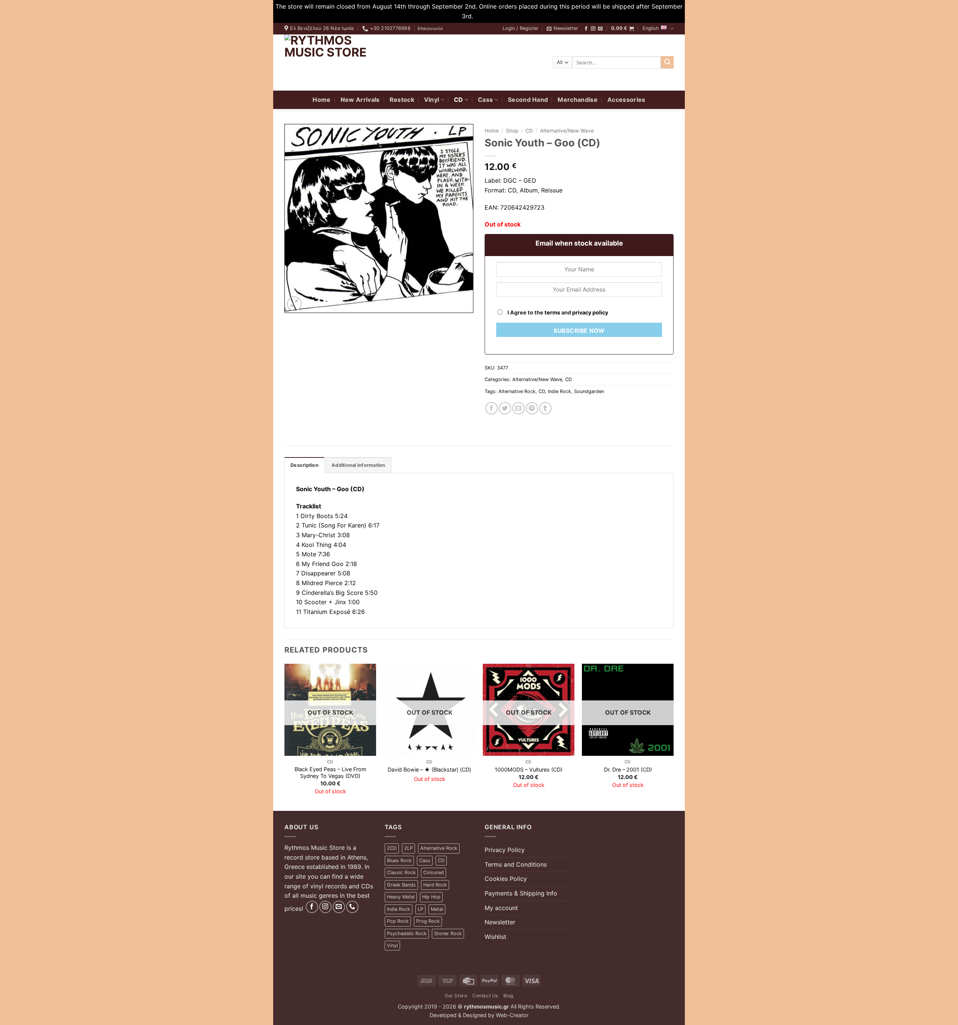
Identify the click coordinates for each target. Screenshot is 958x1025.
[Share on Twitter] (505, 408)
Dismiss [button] (486, 16)
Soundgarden (589, 391)
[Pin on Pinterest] (532, 408)
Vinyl (431, 99)
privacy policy (590, 312)
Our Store (456, 995)
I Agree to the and (557, 312)
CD (458, 99)
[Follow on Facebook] (586, 28)
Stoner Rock (448, 933)
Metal (437, 909)
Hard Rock (435, 885)
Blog (508, 995)
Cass (485, 99)
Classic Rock (401, 872)
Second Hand (528, 99)
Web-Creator (512, 1015)
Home (321, 99)
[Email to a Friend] (518, 408)
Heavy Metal (401, 897)
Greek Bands (401, 885)
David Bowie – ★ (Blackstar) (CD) (429, 769)
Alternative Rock (517, 391)
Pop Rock (398, 921)
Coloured (433, 872)
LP (420, 909)
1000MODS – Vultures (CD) (528, 769)
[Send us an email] (600, 28)
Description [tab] (304, 465)
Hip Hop (431, 897)
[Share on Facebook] (491, 408)
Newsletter (500, 922)
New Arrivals (360, 99)
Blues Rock (399, 860)
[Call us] (352, 907)
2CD (392, 848)
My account (501, 908)
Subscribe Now (578, 330)
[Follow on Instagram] (593, 28)
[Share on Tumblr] (545, 408)
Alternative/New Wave (567, 131)
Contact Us (485, 995)
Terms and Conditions (516, 864)
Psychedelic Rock (407, 933)
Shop (512, 131)
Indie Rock (559, 391)
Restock (402, 99)
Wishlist (495, 936)
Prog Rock (428, 921)
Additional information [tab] (358, 465)
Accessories (626, 99)
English (651, 28)
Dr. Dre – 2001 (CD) (628, 769)
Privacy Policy (505, 850)
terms (552, 312)
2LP (408, 848)
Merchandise (578, 99)
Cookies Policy (506, 878)
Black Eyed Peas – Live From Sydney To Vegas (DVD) (330, 772)
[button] (521, 28)
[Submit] (667, 62)
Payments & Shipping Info (521, 893)
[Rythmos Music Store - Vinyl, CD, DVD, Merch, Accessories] (331, 62)
